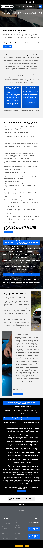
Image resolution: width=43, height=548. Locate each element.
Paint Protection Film (5, 521)
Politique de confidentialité (19, 535)
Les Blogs (16, 531)
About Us (16, 523)
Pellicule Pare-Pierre (5, 533)
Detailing (3, 525)
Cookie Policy (17, 527)
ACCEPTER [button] (27, 546)
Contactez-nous (17, 530)
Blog (16, 522)
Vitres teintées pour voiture (6, 535)
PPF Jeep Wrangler (5, 528)
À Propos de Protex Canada (19, 533)
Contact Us (17, 520)
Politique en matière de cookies (20, 536)
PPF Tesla (3, 530)
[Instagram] (33, 2)
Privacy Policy (17, 525)
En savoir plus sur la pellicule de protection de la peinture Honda (20, 499)
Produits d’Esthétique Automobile (7, 536)
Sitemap (16, 538)
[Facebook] (27, 2)
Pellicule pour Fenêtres (6, 538)
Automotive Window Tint (6, 523)
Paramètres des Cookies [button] (19, 546)
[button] (40, 6)
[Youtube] (30, 2)
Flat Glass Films (4, 526)
